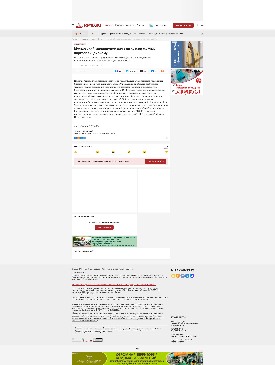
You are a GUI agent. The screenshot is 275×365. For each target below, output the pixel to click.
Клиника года (139, 34)
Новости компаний (83, 251)
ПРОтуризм (101, 34)
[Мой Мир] (81, 138)
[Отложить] (101, 65)
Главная (75, 39)
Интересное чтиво (175, 34)
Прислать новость (183, 25)
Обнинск (79, 26)
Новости (108, 25)
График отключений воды (120, 34)
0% (75, 154)
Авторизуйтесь (104, 227)
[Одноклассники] (78, 138)
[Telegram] (84, 138)
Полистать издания (79, 272)
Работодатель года (156, 34)
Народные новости (124, 25)
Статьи (140, 25)
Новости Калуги (97, 39)
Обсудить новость (156, 161)
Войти (201, 25)
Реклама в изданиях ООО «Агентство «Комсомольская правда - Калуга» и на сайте (114, 284)
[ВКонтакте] (75, 138)
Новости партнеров (128, 328)
